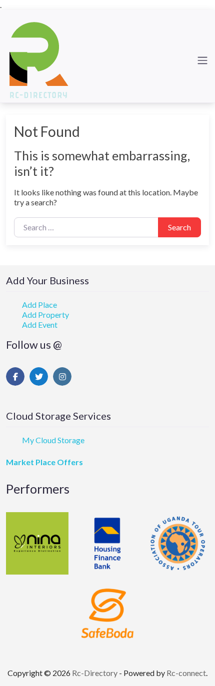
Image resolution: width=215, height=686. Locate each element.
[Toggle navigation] (202, 60)
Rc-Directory (95, 673)
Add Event (40, 324)
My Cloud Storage (53, 440)
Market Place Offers (44, 462)
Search (179, 227)
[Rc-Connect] (39, 59)
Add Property (45, 314)
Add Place (39, 304)
